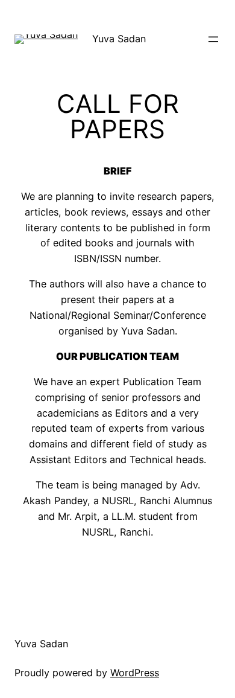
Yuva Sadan (119, 39)
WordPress (134, 673)
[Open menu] (213, 39)
